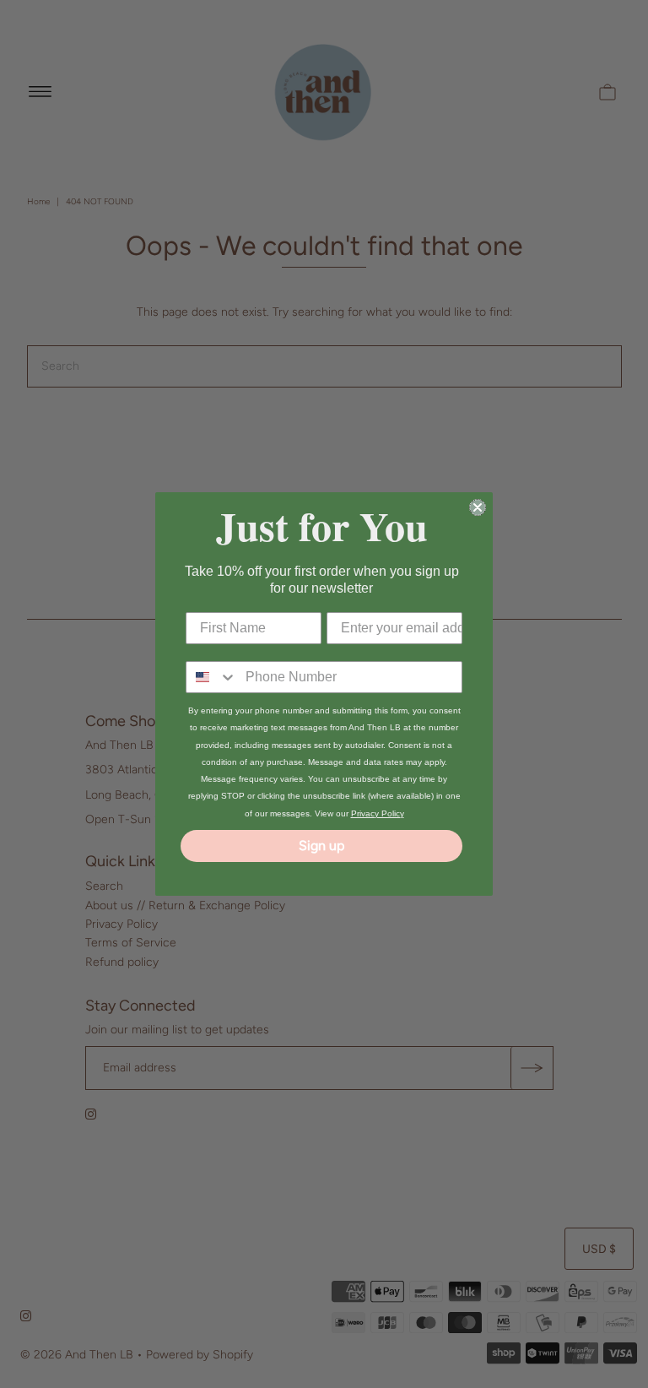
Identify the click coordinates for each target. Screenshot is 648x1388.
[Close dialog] (477, 507)
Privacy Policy (377, 813)
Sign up (321, 846)
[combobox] (211, 677)
